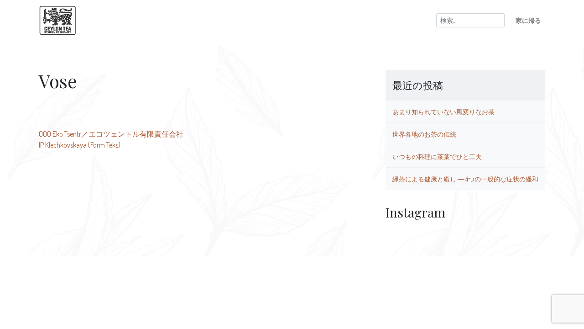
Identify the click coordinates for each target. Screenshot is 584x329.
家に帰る (528, 20)
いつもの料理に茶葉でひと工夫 (437, 156)
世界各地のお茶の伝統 (424, 134)
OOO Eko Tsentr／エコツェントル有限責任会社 (111, 133)
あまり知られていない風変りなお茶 (443, 111)
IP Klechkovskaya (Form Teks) (79, 144)
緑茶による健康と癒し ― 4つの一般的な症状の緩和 (465, 179)
